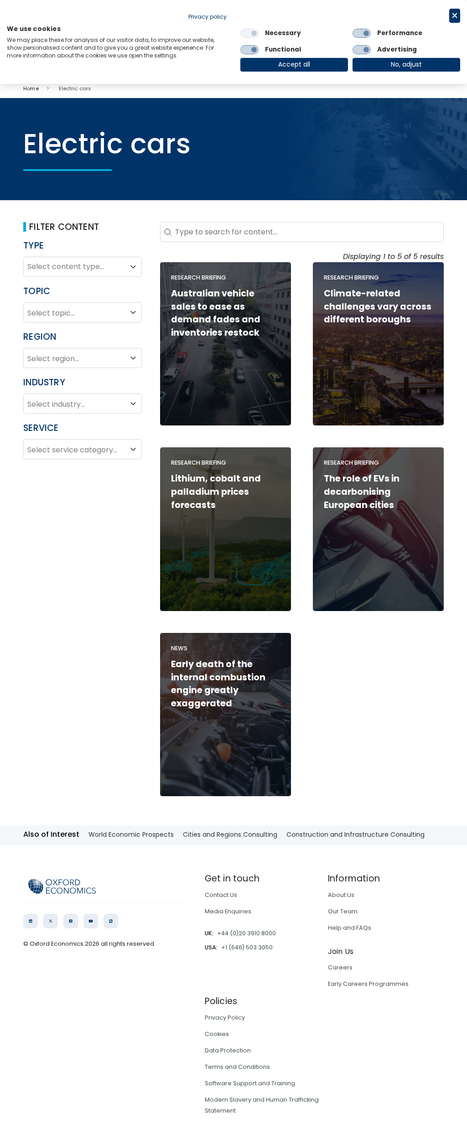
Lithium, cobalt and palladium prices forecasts (216, 491)
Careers (340, 967)
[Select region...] (82, 358)
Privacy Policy (225, 1017)
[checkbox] (249, 33)
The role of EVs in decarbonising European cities (362, 491)
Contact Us (221, 895)
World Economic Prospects (131, 834)
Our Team (343, 911)
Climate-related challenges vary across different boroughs (377, 306)
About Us (341, 895)
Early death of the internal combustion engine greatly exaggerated (218, 684)
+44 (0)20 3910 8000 (246, 933)
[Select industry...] (82, 403)
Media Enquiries (228, 911)
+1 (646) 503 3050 (247, 947)
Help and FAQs (349, 928)
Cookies (217, 1034)
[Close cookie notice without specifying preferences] (454, 16)
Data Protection (228, 1050)
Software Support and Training (250, 1083)
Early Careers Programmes (368, 984)
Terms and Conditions (237, 1067)
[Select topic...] (82, 312)
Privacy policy (207, 17)
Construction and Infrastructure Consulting (355, 834)
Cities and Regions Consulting (230, 834)
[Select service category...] (82, 449)
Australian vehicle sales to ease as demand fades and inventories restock (215, 313)
